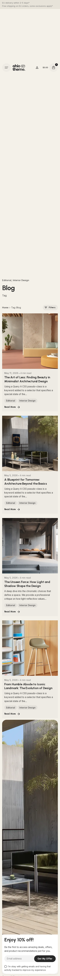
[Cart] (53, 67)
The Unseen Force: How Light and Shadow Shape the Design (27, 584)
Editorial (6, 280)
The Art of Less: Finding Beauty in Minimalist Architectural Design (27, 379)
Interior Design (21, 280)
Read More (10, 407)
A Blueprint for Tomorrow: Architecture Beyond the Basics (25, 481)
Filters (52, 307)
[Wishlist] (37, 67)
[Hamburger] (6, 67)
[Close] (52, 725)
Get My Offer (45, 958)
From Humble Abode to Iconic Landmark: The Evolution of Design (28, 686)
